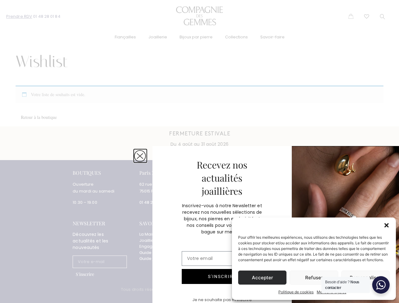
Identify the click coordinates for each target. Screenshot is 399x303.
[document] (199, 151)
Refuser (314, 278)
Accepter (262, 278)
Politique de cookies (296, 292)
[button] (386, 225)
